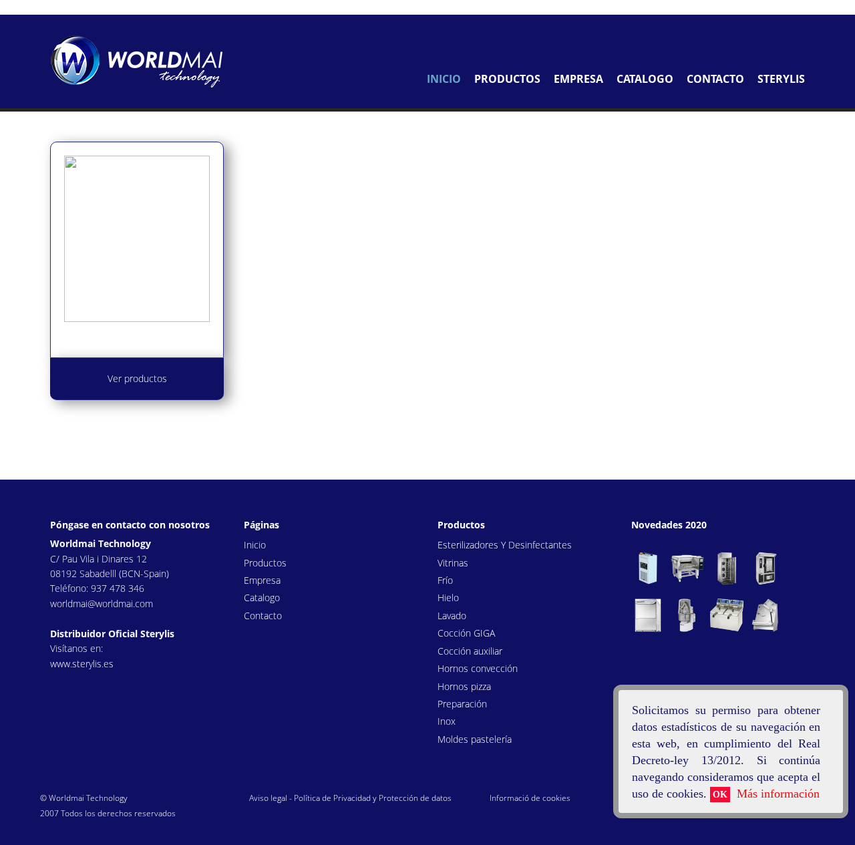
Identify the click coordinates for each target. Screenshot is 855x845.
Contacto (715, 78)
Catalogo (645, 78)
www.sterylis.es (82, 663)
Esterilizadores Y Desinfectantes (505, 544)
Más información (37, 7)
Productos (507, 78)
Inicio (444, 78)
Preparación (462, 703)
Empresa (578, 78)
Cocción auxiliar (470, 651)
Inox (447, 721)
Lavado (452, 615)
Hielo (448, 597)
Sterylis (781, 78)
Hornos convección (478, 668)
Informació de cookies (530, 798)
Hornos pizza (464, 686)
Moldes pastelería (475, 739)
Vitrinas (453, 562)
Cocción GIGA (466, 633)
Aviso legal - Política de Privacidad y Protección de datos (350, 798)
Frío (445, 580)
